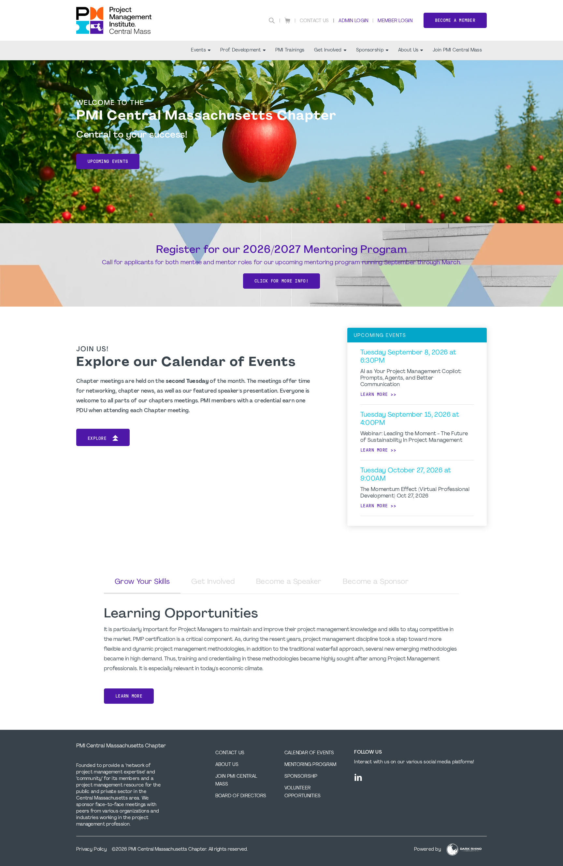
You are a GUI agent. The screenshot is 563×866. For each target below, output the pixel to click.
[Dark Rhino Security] (464, 849)
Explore (97, 438)
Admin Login (353, 21)
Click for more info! (281, 281)
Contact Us (314, 21)
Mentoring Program (310, 764)
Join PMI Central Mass (457, 50)
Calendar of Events (309, 753)
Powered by (427, 849)
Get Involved (327, 50)
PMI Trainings (290, 50)
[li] (358, 777)
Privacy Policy (91, 849)
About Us (408, 50)
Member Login (395, 21)
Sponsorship (370, 50)
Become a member (455, 20)
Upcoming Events (108, 161)
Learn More (128, 696)
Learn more (374, 394)
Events (198, 50)
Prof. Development (240, 50)
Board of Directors (241, 796)
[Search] (272, 20)
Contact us (230, 753)
